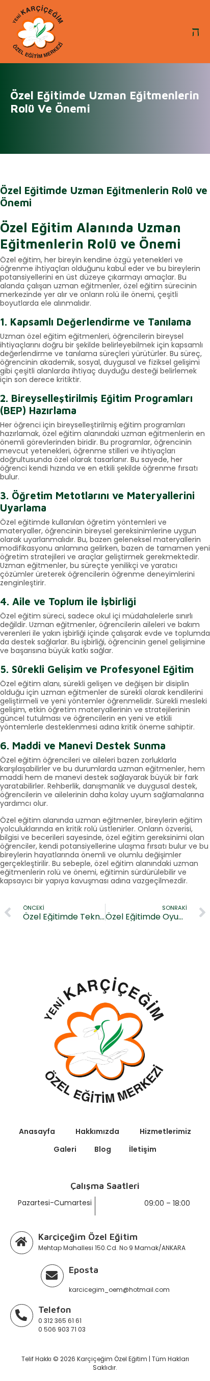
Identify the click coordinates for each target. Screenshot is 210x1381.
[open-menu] (196, 31)
